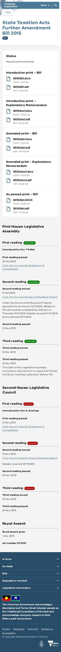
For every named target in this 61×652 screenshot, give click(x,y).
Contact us (47, 629)
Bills (8, 12)
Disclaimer (19, 629)
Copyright (33, 629)
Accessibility (9, 633)
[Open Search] (55, 5)
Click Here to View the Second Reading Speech (30, 297)
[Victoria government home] (53, 644)
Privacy (6, 629)
